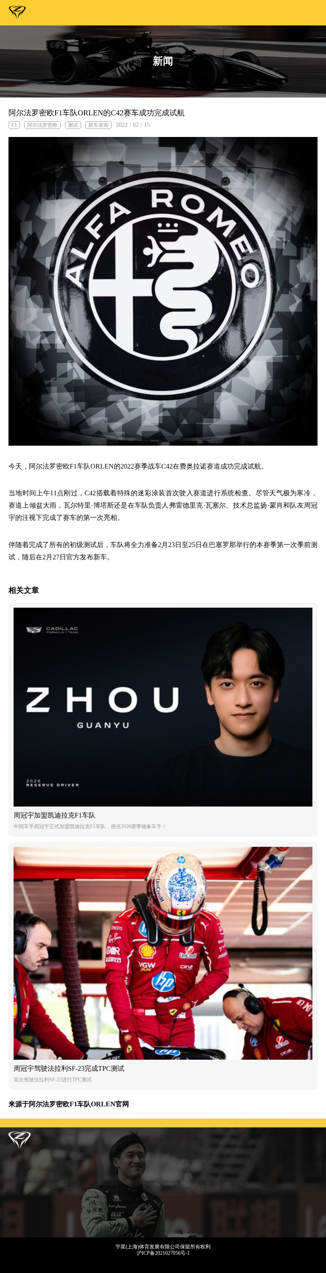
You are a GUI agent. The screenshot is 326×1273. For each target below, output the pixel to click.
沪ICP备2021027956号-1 (163, 1253)
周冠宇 (17, 14)
